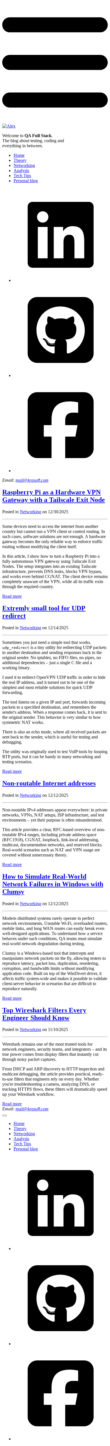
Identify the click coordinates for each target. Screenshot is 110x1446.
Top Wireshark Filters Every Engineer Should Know (44, 1014)
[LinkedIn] (61, 280)
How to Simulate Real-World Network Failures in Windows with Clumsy (52, 884)
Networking (24, 165)
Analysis (21, 170)
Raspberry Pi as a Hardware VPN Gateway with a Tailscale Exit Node (53, 495)
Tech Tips (22, 175)
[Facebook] (61, 470)
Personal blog (26, 180)
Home (19, 155)
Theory (20, 160)
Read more (12, 596)
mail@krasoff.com (32, 480)
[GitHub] (61, 375)
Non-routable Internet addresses (49, 783)
